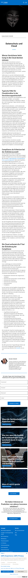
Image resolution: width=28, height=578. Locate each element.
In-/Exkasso (3, 543)
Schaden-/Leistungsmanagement (7, 533)
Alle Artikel (13, 493)
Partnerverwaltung (5, 545)
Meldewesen (3, 538)
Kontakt (18, 348)
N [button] (23, 2)
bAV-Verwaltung (4, 536)
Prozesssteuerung (5, 549)
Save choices (21, 571)
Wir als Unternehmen (19, 530)
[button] (26, 2)
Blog (16, 534)
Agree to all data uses (7, 571)
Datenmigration (4, 547)
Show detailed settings (5, 566)
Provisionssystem (5, 540)
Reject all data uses (14, 574)
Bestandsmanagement (6, 530)
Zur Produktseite (13, 518)
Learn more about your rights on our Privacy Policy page (12, 568)
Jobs (16, 532)
